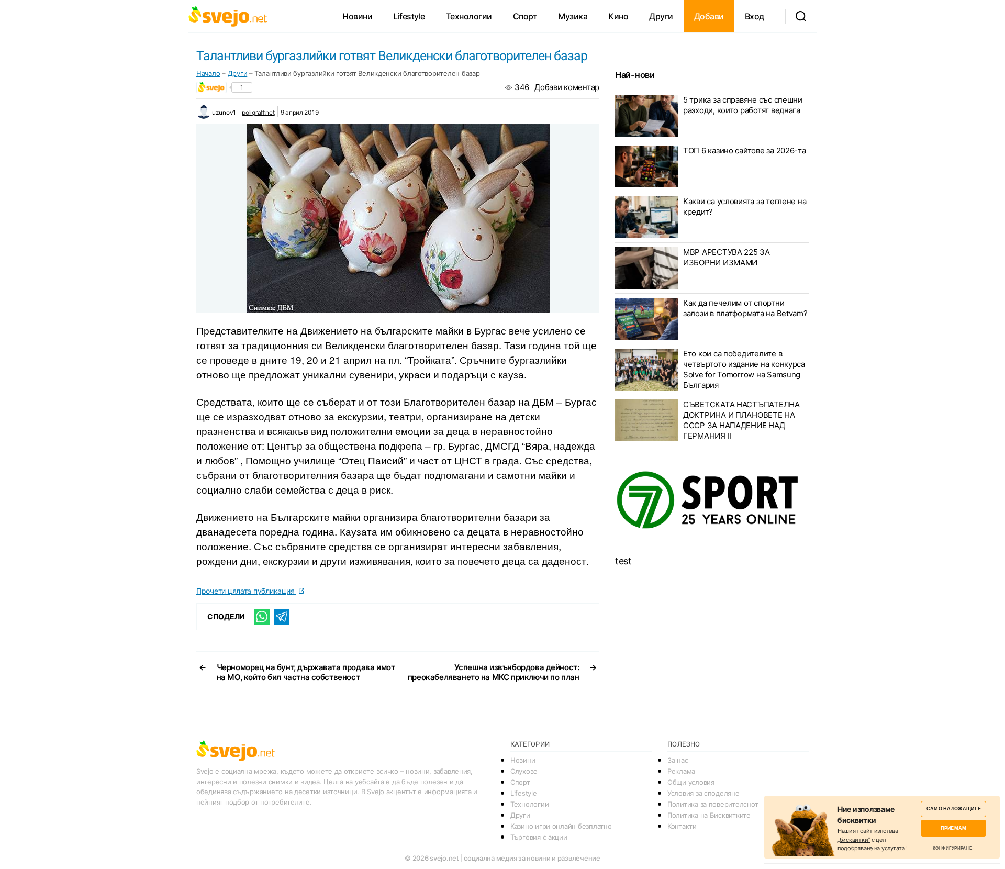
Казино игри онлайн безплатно (560, 826)
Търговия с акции (538, 837)
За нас (677, 760)
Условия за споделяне (703, 793)
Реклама (681, 771)
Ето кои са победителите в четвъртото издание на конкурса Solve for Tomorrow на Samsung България (744, 369)
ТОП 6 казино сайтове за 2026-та (744, 150)
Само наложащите (953, 808)
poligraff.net (258, 112)
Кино (618, 16)
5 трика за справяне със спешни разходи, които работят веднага (742, 105)
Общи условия (690, 782)
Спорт (525, 16)
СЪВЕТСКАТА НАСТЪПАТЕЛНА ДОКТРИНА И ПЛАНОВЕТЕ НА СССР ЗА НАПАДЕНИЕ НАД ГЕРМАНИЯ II (741, 420)
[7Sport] (712, 500)
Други (661, 16)
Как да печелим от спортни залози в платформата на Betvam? (745, 308)
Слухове (524, 771)
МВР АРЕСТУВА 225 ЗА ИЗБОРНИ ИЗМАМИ (726, 257)
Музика (572, 16)
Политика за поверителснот (712, 804)
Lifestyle (409, 16)
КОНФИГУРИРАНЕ (952, 848)
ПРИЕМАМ (953, 828)
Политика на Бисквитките (709, 815)
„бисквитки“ (854, 839)
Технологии (469, 16)
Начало (208, 73)
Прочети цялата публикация (246, 590)
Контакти (682, 826)
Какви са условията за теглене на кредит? (744, 206)
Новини (357, 16)
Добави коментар (566, 87)
